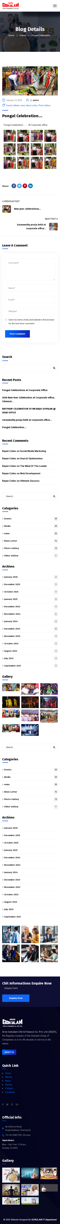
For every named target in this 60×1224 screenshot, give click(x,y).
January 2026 (30, 577)
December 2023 (30, 628)
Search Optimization (31, 458)
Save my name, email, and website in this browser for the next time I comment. (31, 322)
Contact (9, 1088)
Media (16, 105)
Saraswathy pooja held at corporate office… (27, 420)
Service (8, 1084)
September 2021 (30, 665)
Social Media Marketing (33, 451)
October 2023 (30, 643)
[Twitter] (19, 186)
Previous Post (12, 201)
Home (11, 35)
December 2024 (30, 606)
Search (7, 357)
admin (36, 100)
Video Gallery (30, 555)
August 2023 (30, 651)
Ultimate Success (29, 480)
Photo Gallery (44, 105)
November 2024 (30, 614)
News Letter (31, 105)
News (8, 1081)
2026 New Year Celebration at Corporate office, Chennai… (28, 399)
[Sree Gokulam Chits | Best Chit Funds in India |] (10, 5)
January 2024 (30, 621)
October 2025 (30, 591)
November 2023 (30, 636)
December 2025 (30, 584)
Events (23, 35)
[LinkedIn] (30, 186)
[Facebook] (14, 186)
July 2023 (30, 658)
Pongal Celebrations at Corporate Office (24, 390)
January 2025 (30, 599)
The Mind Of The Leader (33, 466)
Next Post (50, 219)
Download (10, 1092)
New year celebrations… (27, 208)
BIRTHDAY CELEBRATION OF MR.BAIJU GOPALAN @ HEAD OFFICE (29, 410)
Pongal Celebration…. (22, 115)
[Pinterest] (25, 186)
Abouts (8, 1077)
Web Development (30, 473)
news (22, 105)
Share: (5, 186)
